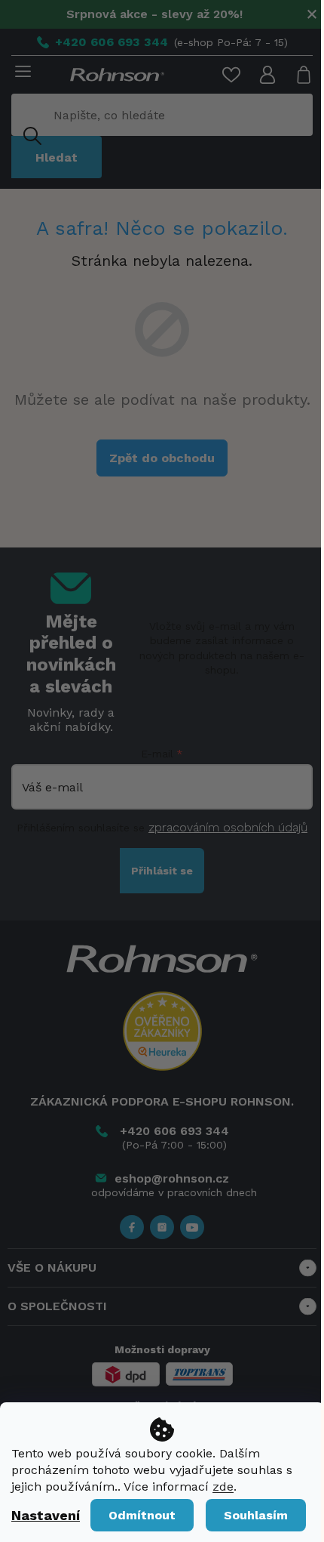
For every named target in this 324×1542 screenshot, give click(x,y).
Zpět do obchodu (162, 458)
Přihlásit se (162, 871)
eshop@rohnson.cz (172, 1178)
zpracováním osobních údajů (227, 827)
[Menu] (20, 72)
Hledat (56, 157)
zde (223, 1486)
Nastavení (45, 1515)
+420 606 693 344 (174, 1131)
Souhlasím (256, 1515)
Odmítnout (142, 1515)
